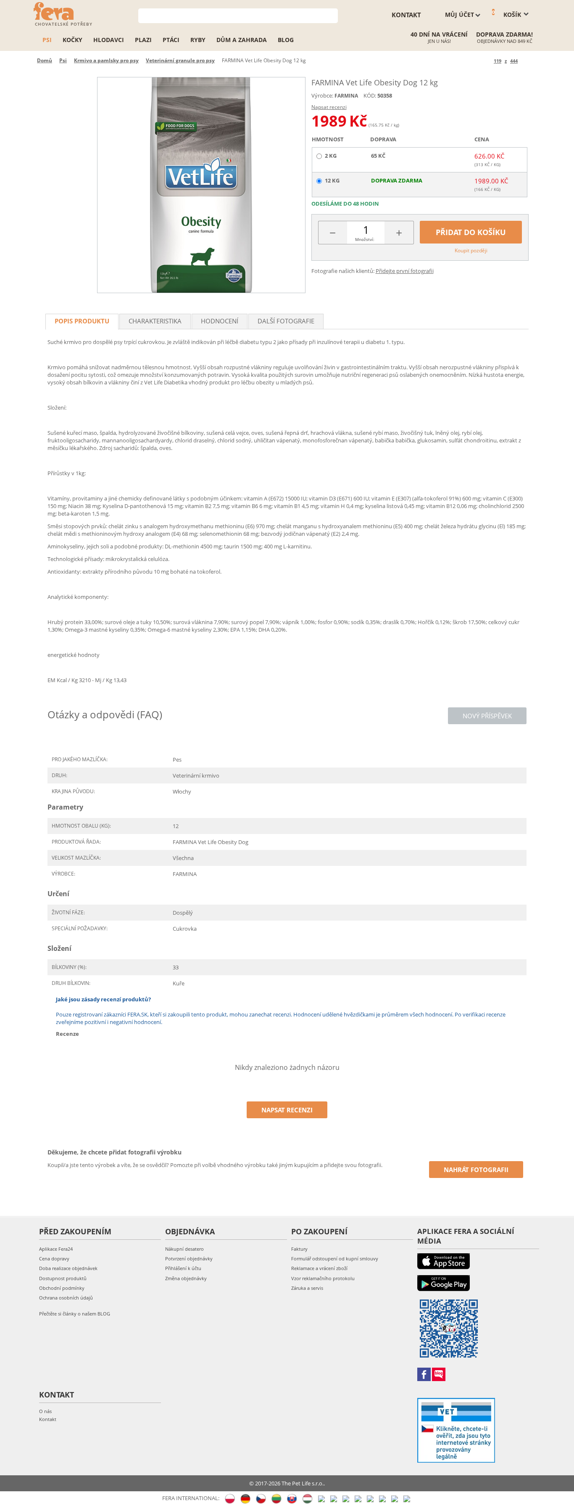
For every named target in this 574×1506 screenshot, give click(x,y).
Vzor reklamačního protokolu (323, 1278)
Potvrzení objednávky (189, 1258)
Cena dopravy (54, 1258)
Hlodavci (108, 40)
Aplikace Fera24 (56, 1249)
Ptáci (171, 40)
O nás (45, 1411)
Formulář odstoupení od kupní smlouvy (334, 1258)
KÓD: (369, 95)
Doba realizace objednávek (68, 1268)
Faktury (299, 1249)
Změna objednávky (186, 1278)
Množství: (364, 239)
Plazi (143, 40)
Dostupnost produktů (63, 1278)
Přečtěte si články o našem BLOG (74, 1313)
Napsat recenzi (329, 107)
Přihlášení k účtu (183, 1268)
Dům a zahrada (241, 40)
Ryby (197, 40)
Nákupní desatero (184, 1249)
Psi (47, 40)
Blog (286, 40)
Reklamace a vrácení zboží (319, 1268)
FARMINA (346, 95)
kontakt (406, 15)
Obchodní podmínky (61, 1288)
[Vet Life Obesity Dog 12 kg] (201, 185)
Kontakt (47, 1419)
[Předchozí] (486, 61)
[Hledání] (331, 14)
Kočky (72, 40)
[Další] (525, 61)
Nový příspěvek (487, 716)
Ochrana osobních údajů (66, 1297)
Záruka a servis (307, 1288)
